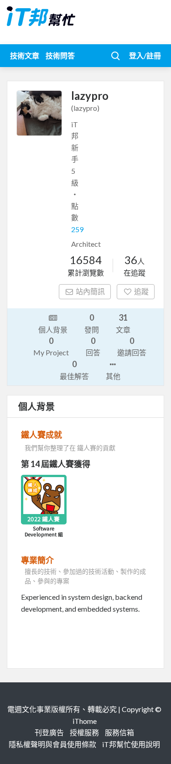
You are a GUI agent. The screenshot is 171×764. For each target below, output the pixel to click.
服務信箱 (119, 732)
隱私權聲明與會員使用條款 (52, 744)
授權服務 (84, 732)
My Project (51, 346)
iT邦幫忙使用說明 (131, 744)
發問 (91, 322)
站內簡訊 (90, 291)
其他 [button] (113, 376)
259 (77, 229)
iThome (85, 721)
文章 (123, 322)
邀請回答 (131, 346)
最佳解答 (74, 369)
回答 (93, 346)
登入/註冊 (145, 55)
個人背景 (52, 329)
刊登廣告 (49, 732)
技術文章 (24, 55)
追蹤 (141, 291)
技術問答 (60, 55)
